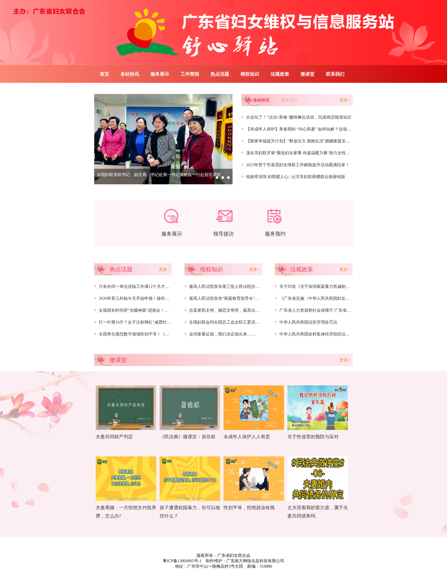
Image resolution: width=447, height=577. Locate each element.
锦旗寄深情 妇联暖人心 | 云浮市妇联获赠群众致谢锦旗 (295, 176)
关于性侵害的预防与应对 (313, 436)
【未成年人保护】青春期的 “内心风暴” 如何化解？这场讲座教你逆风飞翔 (313, 129)
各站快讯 (130, 74)
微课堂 (308, 74)
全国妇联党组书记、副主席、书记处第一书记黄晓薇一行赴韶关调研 (159, 174)
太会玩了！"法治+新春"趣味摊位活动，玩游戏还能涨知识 (298, 117)
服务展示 (160, 74)
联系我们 (335, 74)
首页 (104, 74)
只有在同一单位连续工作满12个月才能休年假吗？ (144, 286)
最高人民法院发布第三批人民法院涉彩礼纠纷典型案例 (238, 286)
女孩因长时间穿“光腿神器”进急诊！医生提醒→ (142, 310)
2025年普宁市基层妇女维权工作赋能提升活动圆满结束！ (297, 165)
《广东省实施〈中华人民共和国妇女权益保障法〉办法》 (331, 298)
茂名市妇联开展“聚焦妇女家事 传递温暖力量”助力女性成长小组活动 (308, 153)
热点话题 (220, 74)
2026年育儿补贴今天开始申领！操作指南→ (138, 298)
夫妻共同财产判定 (114, 436)
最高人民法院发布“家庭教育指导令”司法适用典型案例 (238, 298)
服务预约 (275, 234)
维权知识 (250, 74)
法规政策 (280, 74)
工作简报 (190, 74)
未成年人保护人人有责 (247, 436)
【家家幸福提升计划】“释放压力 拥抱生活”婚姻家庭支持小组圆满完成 (310, 141)
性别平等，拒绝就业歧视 (249, 507)
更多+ (345, 100)
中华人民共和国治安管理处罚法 (308, 322)
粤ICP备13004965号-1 (182, 561)
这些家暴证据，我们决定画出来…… (222, 334)
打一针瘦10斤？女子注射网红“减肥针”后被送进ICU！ (148, 322)
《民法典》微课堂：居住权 (187, 436)
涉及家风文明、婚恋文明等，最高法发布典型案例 (234, 310)
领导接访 (223, 234)
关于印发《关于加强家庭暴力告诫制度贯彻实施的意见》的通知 (337, 286)
